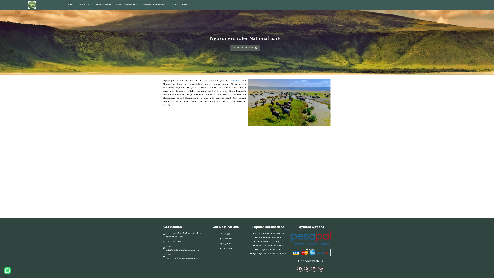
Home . (71, 5)
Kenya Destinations (125, 5)
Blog (174, 5)
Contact (185, 5)
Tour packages (103, 5)
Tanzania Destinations (153, 5)
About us (84, 5)
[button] (7, 270)
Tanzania (234, 81)
